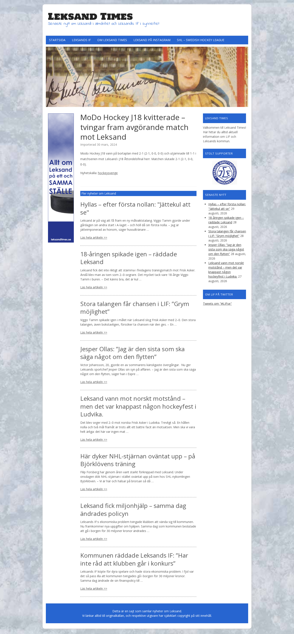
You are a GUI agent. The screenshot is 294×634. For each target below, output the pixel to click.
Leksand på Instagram (151, 40)
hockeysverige (108, 173)
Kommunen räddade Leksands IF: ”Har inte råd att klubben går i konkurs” (134, 559)
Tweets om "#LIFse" (217, 304)
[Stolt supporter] (224, 172)
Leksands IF (81, 40)
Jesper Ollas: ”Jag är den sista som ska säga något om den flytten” (132, 353)
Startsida (57, 40)
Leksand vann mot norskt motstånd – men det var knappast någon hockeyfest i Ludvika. (138, 406)
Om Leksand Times (112, 40)
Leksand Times (90, 16)
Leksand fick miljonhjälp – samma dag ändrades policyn (133, 509)
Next (244, 76)
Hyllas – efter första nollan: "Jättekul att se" (135, 208)
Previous (50, 76)
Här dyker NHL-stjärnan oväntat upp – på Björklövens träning (137, 460)
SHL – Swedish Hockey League (200, 40)
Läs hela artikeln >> (93, 237)
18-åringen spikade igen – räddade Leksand (128, 258)
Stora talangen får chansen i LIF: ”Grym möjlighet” (134, 307)
